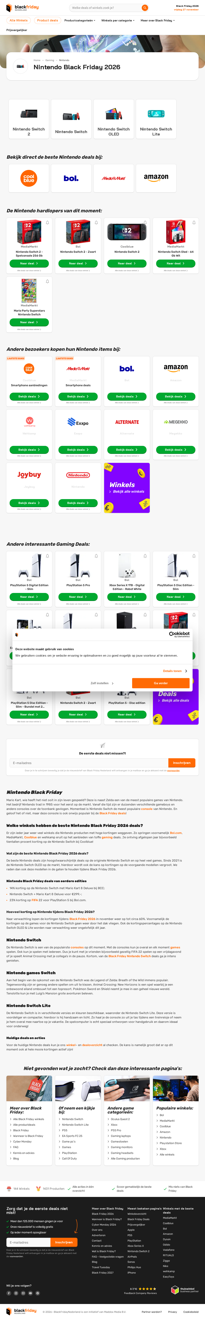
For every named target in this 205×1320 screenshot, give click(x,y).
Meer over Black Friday (156, 20)
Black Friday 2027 (103, 1272)
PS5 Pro (116, 1130)
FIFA (35, 900)
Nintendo (78, 486)
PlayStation (69, 1153)
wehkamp (169, 1271)
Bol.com (176, 833)
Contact (96, 1240)
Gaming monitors (122, 1147)
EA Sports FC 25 (72, 1136)
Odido (166, 1244)
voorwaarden (173, 770)
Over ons (97, 1229)
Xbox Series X (136, 1245)
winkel (70, 1045)
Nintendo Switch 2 (139, 1251)
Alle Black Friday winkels (28, 1119)
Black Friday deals (112, 813)
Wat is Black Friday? (104, 1251)
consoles (77, 947)
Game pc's (68, 1141)
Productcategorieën (78, 20)
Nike (165, 1266)
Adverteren (99, 1235)
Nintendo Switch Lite (75, 1124)
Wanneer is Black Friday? (107, 1219)
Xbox (114, 1124)
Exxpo (78, 433)
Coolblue (29, 380)
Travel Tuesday (101, 1267)
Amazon (176, 380)
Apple (131, 1229)
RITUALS (168, 1255)
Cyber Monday (22, 1141)
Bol (127, 380)
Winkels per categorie (116, 20)
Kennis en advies (23, 1153)
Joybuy (29, 486)
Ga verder (161, 683)
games (175, 947)
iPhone (132, 1272)
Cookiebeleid (191, 1311)
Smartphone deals (78, 385)
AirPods (132, 1256)
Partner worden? (152, 1311)
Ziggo (166, 1260)
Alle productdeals (24, 1124)
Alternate (127, 433)
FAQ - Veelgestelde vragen (108, 1256)
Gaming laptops (121, 1136)
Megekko (175, 433)
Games (66, 1147)
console (147, 809)
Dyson (167, 1239)
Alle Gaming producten (125, 1158)
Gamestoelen (119, 1141)
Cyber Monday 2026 (104, 1224)
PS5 (64, 1130)
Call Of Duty (69, 1158)
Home (37, 60)
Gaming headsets (122, 1153)
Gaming (49, 60)
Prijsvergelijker (16, 30)
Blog (16, 1158)
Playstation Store (171, 1143)
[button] (148, 1289)
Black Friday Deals (139, 1219)
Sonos (131, 1261)
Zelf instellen (100, 683)
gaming (107, 837)
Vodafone (168, 1249)
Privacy (172, 1311)
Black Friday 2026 (82, 919)
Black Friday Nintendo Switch (130, 956)
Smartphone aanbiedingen (29, 385)
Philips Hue (134, 1267)
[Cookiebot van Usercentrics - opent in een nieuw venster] (172, 635)
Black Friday (21, 1130)
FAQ (15, 1147)
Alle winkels (167, 1154)
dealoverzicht (92, 1045)
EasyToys (168, 1276)
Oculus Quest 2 (120, 1119)
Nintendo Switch (72, 1119)
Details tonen (172, 671)
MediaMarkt (78, 380)
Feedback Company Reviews (140, 1293)
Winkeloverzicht (137, 1213)
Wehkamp (29, 433)
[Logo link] (10, 1294)
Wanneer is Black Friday (28, 1136)
